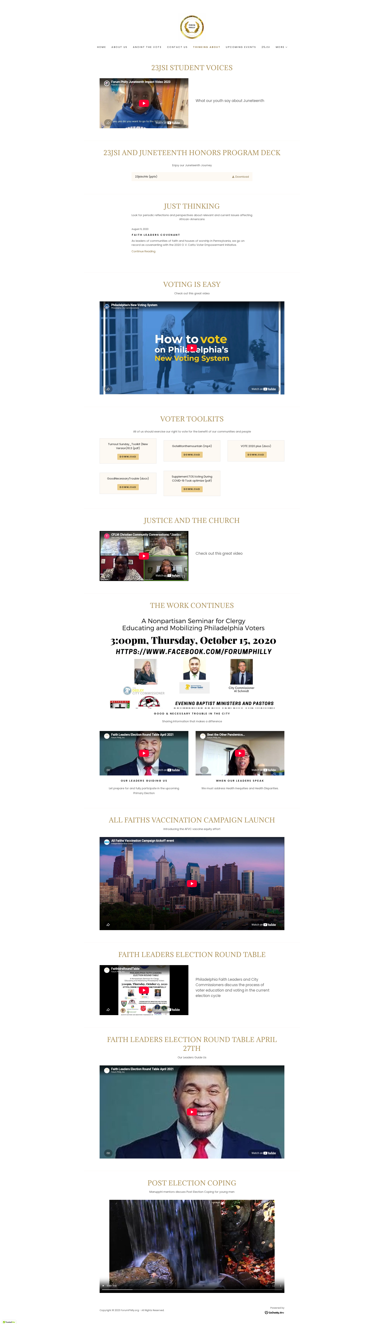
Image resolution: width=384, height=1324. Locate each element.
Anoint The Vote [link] (147, 47)
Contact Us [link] (177, 47)
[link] (192, 27)
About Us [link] (119, 47)
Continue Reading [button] (143, 251)
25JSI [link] (266, 47)
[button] (281, 47)
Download (128, 456)
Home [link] (101, 47)
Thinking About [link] (206, 47)
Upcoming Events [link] (241, 47)
